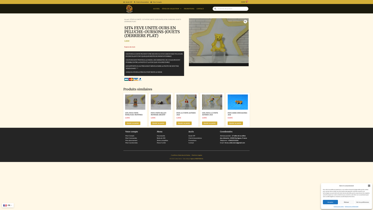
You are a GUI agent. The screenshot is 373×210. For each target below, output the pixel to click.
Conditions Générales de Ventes (180, 155)
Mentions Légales (197, 155)
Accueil (156, 9)
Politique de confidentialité (351, 206)
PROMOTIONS (189, 9)
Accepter (330, 202)
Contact (200, 9)
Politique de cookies (339, 206)
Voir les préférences (362, 202)
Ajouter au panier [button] (133, 123)
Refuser (346, 202)
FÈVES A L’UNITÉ (135, 19)
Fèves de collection (170, 9)
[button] (369, 186)
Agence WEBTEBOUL (196, 158)
